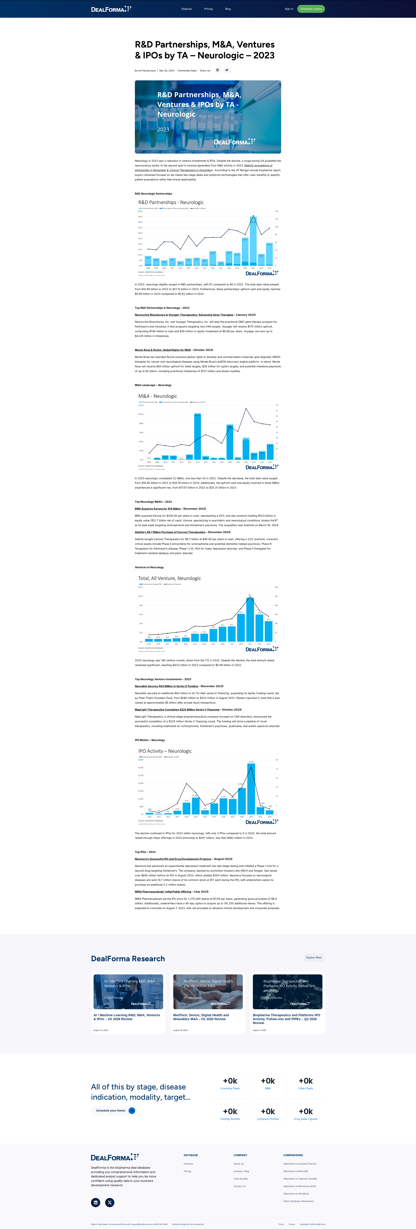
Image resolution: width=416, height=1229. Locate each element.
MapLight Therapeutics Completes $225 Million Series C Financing (177, 709)
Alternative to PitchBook (296, 1193)
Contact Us (240, 1186)
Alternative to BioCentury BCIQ (299, 1186)
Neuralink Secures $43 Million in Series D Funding (166, 686)
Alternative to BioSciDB (295, 1171)
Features (187, 8)
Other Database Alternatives (298, 1201)
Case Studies (241, 1178)
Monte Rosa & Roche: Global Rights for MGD (163, 350)
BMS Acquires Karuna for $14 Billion (158, 508)
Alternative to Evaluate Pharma (299, 1163)
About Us (239, 1163)
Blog (228, 8)
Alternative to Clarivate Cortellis (300, 1178)
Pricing (208, 8)
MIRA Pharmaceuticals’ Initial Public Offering (163, 891)
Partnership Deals (187, 70)
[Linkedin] (95, 1202)
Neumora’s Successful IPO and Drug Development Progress (173, 859)
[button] (217, 70)
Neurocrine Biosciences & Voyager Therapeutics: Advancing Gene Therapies (184, 314)
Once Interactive (196, 1224)
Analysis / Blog (241, 1171)
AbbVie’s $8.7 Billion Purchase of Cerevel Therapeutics (170, 532)
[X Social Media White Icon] (109, 1202)
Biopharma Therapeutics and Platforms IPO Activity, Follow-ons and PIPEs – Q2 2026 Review (286, 1019)
